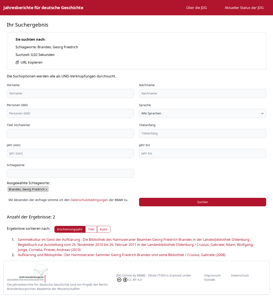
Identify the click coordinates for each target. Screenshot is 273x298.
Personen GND (17, 105)
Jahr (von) (13, 145)
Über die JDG (196, 7)
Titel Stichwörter (18, 125)
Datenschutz (240, 275)
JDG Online (124, 275)
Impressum (212, 275)
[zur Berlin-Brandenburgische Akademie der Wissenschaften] (61, 273)
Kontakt (209, 280)
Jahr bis (144, 145)
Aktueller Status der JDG (244, 7)
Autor (104, 229)
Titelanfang (147, 125)
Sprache (145, 105)
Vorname (13, 85)
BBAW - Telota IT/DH (151, 275)
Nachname (147, 85)
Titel (91, 229)
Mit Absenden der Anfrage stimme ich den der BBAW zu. (68, 200)
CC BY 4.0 (135, 280)
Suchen (202, 202)
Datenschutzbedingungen (89, 200)
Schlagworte (16, 165)
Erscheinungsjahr (70, 229)
